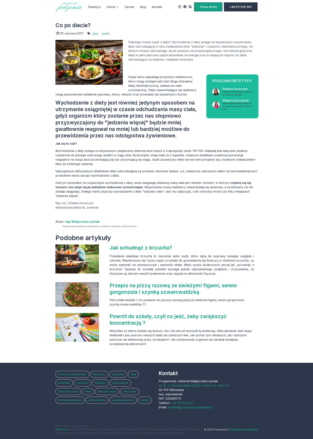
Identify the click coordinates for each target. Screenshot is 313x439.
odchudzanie (120, 382)
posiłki (105, 33)
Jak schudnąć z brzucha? (141, 248)
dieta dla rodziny (68, 391)
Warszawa (99, 374)
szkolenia (82, 382)
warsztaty (64, 382)
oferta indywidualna (70, 400)
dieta (95, 33)
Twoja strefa (208, 7)
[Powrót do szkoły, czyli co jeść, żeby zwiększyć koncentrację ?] (80, 327)
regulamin (118, 374)
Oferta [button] (111, 7)
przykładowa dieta (123, 400)
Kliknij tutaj (61, 429)
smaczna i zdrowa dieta (72, 374)
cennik (145, 400)
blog (133, 374)
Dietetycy (94, 7)
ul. (194, 385)
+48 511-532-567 (240, 7)
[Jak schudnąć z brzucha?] (80, 258)
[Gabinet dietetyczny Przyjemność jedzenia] (68, 7)
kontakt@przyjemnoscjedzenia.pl (190, 407)
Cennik (129, 7)
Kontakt (157, 7)
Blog (143, 7)
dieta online (130, 391)
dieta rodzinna (97, 400)
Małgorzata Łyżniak (237, 104)
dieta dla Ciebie (107, 391)
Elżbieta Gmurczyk (237, 91)
